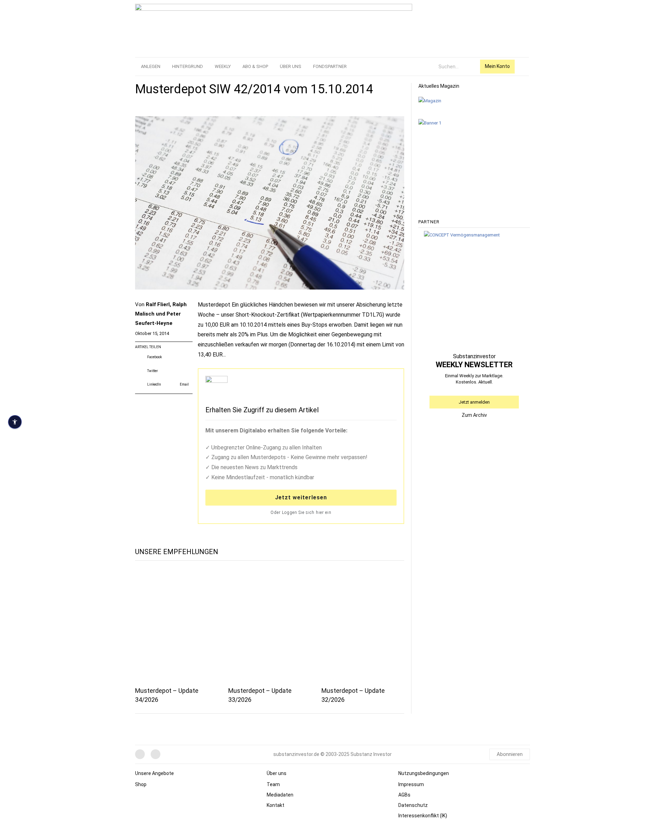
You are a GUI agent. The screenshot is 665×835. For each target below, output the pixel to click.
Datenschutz (413, 805)
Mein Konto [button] (497, 66)
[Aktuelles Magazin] (429, 100)
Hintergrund (187, 66)
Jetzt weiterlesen (301, 497)
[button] (149, 357)
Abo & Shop (255, 66)
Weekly (223, 66)
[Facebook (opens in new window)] (140, 754)
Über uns (290, 66)
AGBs (404, 795)
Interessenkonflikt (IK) (422, 815)
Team (273, 784)
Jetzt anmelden (474, 402)
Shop (141, 784)
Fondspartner (330, 66)
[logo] (273, 27)
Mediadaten (280, 795)
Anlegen (150, 66)
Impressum (411, 784)
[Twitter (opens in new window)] (155, 754)
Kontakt (275, 805)
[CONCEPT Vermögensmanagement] (462, 234)
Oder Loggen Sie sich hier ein (301, 512)
